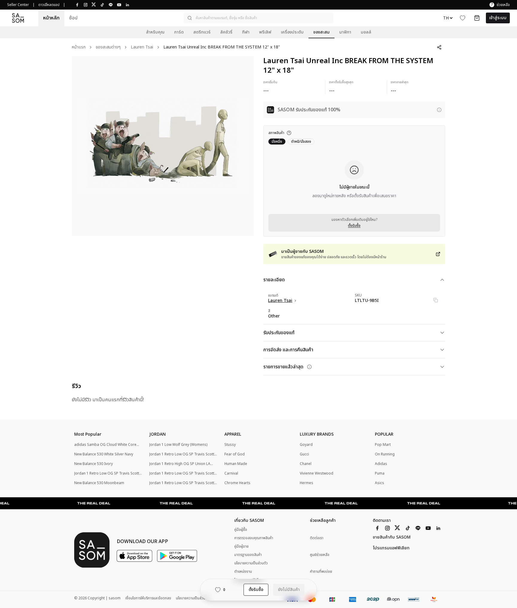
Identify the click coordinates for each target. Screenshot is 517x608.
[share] (439, 47)
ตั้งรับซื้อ (354, 226)
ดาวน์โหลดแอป (49, 4)
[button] (258, 18)
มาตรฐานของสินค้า (248, 554)
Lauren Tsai (142, 47)
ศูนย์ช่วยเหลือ (319, 554)
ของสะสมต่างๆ (108, 47)
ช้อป (73, 18)
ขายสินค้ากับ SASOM (391, 537)
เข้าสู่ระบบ (498, 18)
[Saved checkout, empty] (477, 18)
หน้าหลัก (51, 18)
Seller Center (18, 4)
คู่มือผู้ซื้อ (240, 529)
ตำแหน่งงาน (243, 571)
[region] (163, 146)
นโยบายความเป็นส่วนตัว (251, 563)
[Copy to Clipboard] (435, 300)
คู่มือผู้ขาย (241, 546)
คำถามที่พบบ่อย (321, 571)
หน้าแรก (79, 47)
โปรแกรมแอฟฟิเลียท (391, 548)
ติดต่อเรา (316, 538)
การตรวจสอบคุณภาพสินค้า (253, 538)
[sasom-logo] (18, 17)
